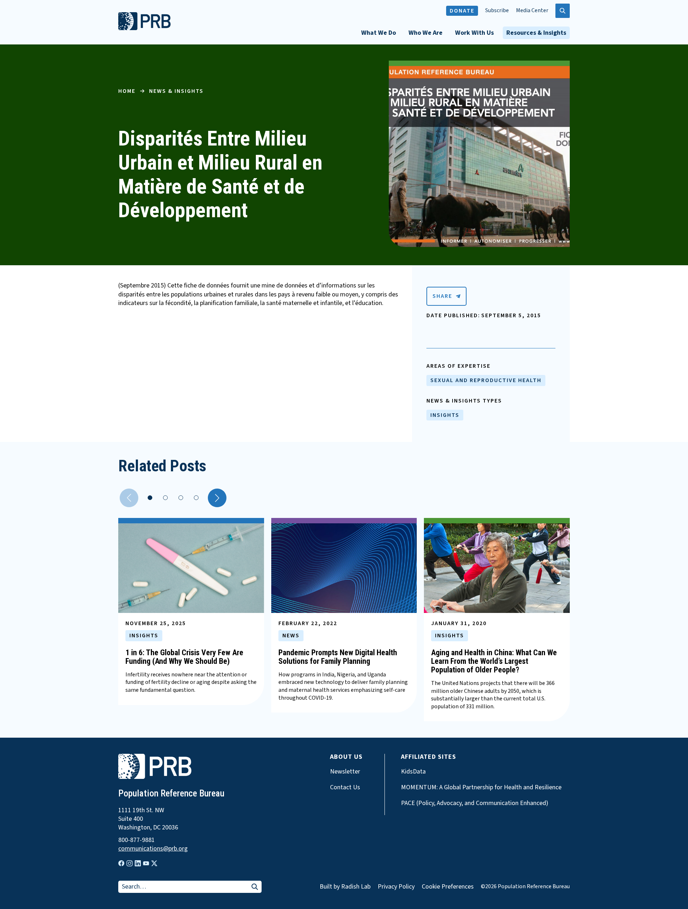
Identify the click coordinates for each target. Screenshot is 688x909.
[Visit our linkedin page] (138, 863)
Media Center (532, 10)
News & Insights (176, 91)
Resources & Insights (536, 32)
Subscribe (497, 10)
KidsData (413, 771)
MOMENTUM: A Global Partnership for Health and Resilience (481, 787)
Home (126, 91)
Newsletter (345, 771)
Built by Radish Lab (345, 886)
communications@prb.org (153, 848)
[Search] (255, 887)
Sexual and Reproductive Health (485, 380)
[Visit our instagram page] (129, 863)
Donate (462, 11)
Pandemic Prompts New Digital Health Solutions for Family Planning (337, 657)
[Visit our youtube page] (146, 863)
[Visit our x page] (154, 863)
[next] (217, 498)
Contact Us (345, 787)
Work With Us (474, 32)
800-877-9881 (136, 840)
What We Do (378, 32)
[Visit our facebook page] (121, 863)
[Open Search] (562, 11)
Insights (444, 415)
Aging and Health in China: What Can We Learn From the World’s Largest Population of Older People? (494, 661)
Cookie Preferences (448, 886)
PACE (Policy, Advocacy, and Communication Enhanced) (474, 803)
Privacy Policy (396, 886)
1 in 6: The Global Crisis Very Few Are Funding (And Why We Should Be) (184, 657)
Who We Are (425, 32)
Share (442, 296)
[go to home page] (144, 28)
